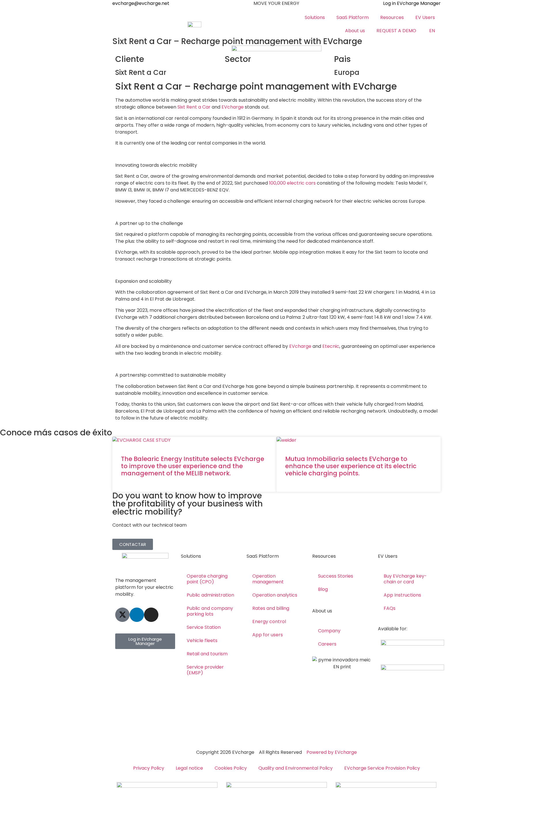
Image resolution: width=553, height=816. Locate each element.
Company (329, 630)
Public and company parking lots (210, 611)
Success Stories (335, 576)
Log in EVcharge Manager (412, 3)
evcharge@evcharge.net (140, 3)
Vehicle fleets (202, 640)
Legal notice (189, 768)
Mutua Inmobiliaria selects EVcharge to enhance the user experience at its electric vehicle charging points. (350, 466)
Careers (327, 644)
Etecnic (330, 346)
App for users (267, 634)
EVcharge (300, 346)
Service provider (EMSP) (205, 670)
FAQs (389, 608)
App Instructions (402, 595)
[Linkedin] (137, 615)
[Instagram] (151, 615)
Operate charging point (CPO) (207, 579)
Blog (323, 589)
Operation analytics (274, 595)
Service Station (204, 627)
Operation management (268, 579)
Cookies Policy (231, 768)
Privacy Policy (148, 768)
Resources (392, 17)
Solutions (315, 17)
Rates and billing (270, 608)
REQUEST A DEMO (396, 30)
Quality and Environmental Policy (295, 768)
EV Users (425, 17)
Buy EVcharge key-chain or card (405, 579)
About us (355, 30)
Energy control (269, 621)
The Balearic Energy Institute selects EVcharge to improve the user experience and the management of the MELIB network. (192, 466)
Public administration (210, 595)
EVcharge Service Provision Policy (382, 768)
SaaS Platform (352, 17)
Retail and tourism (207, 653)
